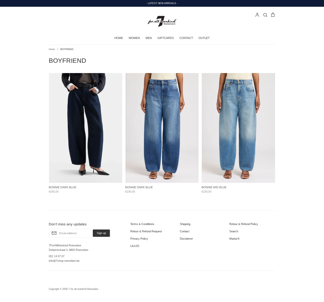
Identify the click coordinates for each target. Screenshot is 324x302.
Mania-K (234, 238)
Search (233, 231)
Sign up (101, 233)
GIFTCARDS (166, 38)
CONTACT (186, 38)
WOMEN (134, 38)
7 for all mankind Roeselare (83, 289)
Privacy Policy (139, 238)
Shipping (185, 224)
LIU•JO (134, 245)
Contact (184, 231)
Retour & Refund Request (146, 231)
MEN (149, 38)
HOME (118, 38)
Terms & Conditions (142, 224)
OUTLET (204, 38)
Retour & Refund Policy (243, 224)
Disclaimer (186, 238)
